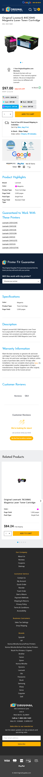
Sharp (21, 687)
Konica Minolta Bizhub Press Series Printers (21, 647)
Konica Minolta (21, 663)
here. (36, 363)
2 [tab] (22, 62)
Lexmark (21, 670)
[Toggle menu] (3, 9)
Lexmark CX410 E (8, 237)
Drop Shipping (21, 625)
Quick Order (21, 584)
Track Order (21, 591)
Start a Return (21, 594)
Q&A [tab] (27, 396)
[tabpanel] (21, 44)
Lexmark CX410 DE (9, 226)
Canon (21, 657)
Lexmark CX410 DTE (9, 241)
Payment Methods (21, 597)
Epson (21, 660)
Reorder (22, 588)
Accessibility (21, 611)
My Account (21, 581)
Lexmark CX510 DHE (10, 223)
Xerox (21, 690)
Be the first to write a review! (22, 438)
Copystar (21, 693)
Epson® (21, 637)
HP (21, 640)
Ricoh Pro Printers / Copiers (21, 650)
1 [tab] (20, 62)
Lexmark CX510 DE (9, 230)
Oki (21, 673)
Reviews (21, 560)
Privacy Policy (21, 604)
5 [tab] (25, 542)
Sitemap (21, 566)
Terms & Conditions (21, 607)
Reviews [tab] (18, 396)
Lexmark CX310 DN (9, 233)
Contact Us (21, 578)
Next (41, 501)
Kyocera (22, 667)
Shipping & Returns (21, 601)
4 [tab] (23, 542)
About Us (21, 556)
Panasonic (21, 677)
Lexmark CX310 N (8, 244)
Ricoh (21, 680)
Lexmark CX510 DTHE (10, 248)
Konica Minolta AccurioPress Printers (21, 644)
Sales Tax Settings (21, 622)
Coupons (21, 563)
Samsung (21, 683)
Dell (21, 696)
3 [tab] (21, 542)
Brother (21, 654)
